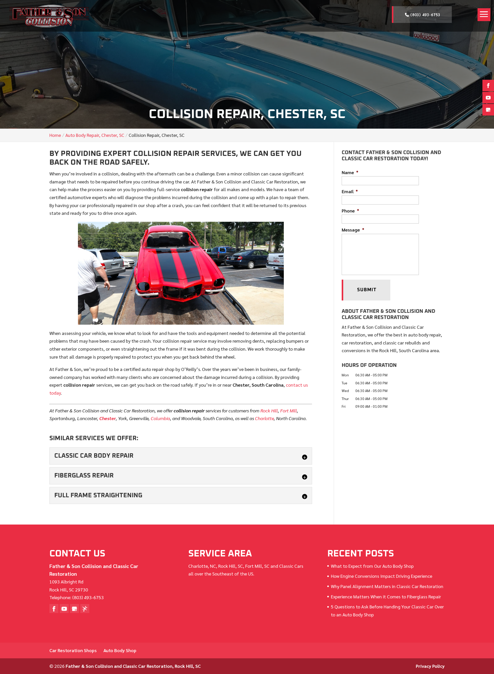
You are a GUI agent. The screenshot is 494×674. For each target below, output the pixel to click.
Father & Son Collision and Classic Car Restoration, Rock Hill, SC (133, 666)
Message (353, 230)
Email (350, 191)
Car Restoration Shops (73, 650)
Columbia (160, 418)
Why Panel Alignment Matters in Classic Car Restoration (387, 586)
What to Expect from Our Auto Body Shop (372, 566)
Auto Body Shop (119, 650)
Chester (107, 418)
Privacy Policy (430, 666)
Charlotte (264, 418)
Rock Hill (269, 410)
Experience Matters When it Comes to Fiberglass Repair (386, 596)
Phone (350, 211)
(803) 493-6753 (424, 14)
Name (350, 172)
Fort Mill (288, 410)
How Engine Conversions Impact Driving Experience (381, 576)
